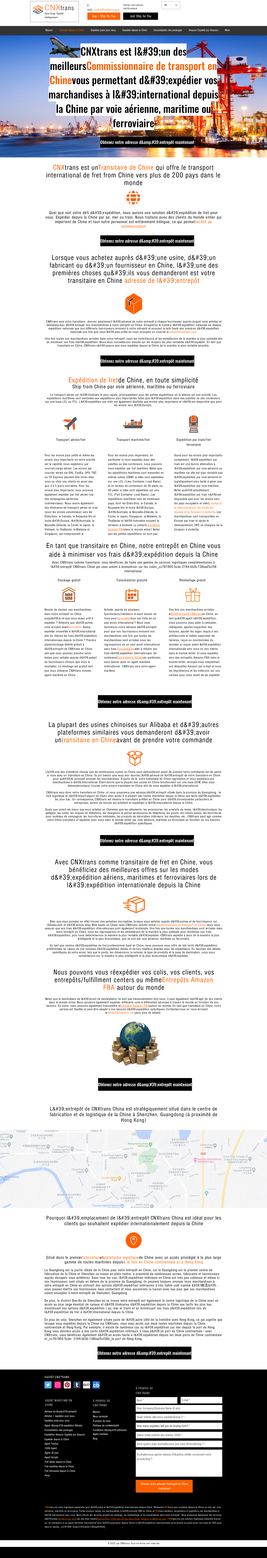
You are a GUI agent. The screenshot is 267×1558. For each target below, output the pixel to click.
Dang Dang (134, 1518)
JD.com (124, 1518)
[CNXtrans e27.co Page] (86, 1384)
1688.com (115, 1518)
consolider (123, 618)
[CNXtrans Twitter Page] (48, 1384)
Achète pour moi (67, 1518)
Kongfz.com (160, 1518)
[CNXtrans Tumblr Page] (76, 1384)
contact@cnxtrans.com (106, 9)
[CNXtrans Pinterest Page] (67, 1384)
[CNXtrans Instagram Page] (57, 1384)
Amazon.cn (146, 1518)
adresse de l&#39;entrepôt (162, 280)
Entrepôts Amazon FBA (134, 1006)
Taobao (100, 1518)
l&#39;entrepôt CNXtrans (186, 614)
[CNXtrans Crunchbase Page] (96, 1384)
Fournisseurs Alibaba (130, 658)
